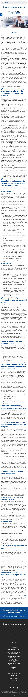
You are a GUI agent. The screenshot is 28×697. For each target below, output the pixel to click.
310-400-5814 (14, 661)
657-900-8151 (14, 668)
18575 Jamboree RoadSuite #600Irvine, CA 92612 (14, 666)
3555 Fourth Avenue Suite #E (14, 652)
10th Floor (14, 659)
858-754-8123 (14, 655)
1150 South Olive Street (14, 657)
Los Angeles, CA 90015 (14, 660)
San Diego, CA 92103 (14, 653)
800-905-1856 (14, 13)
